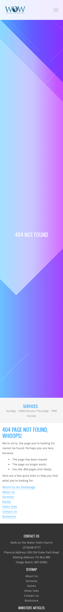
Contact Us (9, 511)
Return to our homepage (18, 487)
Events (6, 501)
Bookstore (9, 516)
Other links (9, 506)
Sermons (8, 497)
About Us (8, 492)
